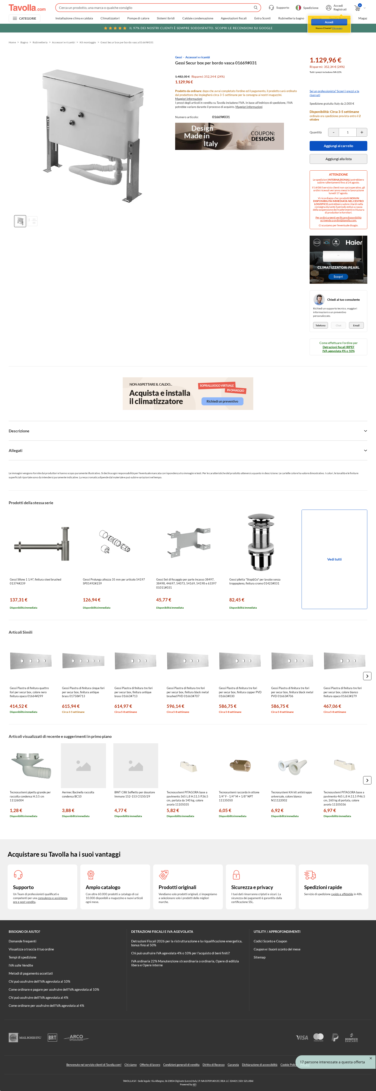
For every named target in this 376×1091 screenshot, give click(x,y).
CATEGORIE (27, 18)
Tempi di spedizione (22, 957)
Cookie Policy (288, 1064)
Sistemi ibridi (166, 18)
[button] (367, 676)
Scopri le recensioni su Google (201, 28)
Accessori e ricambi (63, 42)
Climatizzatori (110, 18)
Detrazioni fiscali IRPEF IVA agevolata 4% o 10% (338, 349)
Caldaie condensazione (197, 18)
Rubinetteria (40, 42)
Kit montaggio (88, 42)
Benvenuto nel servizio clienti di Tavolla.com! (93, 1064)
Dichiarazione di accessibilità (259, 1064)
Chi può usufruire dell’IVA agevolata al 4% (38, 997)
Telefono (321, 325)
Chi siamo (130, 1064)
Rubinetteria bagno (291, 18)
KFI (194, 1084)
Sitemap (259, 957)
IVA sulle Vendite (21, 965)
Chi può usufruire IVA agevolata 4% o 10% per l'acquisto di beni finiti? (180, 953)
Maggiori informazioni (188, 99)
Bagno (24, 42)
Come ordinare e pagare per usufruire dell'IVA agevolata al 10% (54, 989)
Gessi (178, 57)
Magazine (364, 18)
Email (356, 325)
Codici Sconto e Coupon (270, 941)
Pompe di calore (138, 18)
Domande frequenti (22, 941)
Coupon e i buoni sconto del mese (277, 949)
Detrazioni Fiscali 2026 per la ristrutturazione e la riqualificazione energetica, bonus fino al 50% (186, 943)
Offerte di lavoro (150, 1064)
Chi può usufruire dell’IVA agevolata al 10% (39, 981)
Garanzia (233, 1064)
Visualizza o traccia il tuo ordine (31, 949)
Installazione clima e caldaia (74, 18)
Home (12, 42)
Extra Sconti (262, 18)
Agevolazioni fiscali (234, 18)
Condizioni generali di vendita (181, 1064)
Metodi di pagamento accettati (31, 973)
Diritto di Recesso (214, 1064)
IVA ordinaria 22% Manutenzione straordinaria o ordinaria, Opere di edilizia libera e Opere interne (185, 963)
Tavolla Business (340, 18)
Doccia (316, 18)
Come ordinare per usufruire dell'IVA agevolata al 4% (46, 1005)
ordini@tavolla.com (345, 220)
